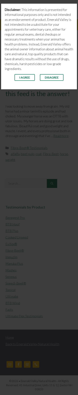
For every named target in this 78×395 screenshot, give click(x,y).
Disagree (52, 77)
